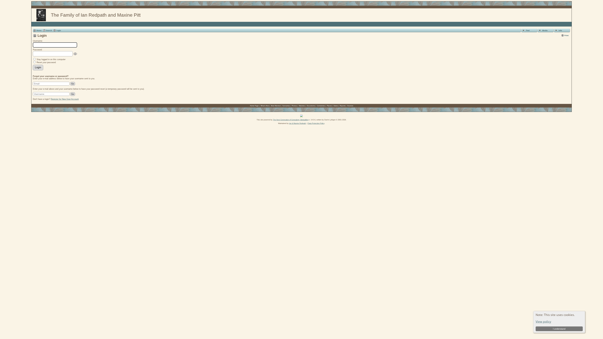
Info (560, 30)
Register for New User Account (65, 99)
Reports (342, 106)
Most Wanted (275, 106)
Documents (311, 106)
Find (528, 30)
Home (39, 30)
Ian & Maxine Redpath (297, 123)
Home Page (254, 106)
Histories (302, 106)
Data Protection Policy (316, 123)
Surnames (286, 106)
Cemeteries (321, 106)
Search (49, 30)
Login (58, 30)
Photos (294, 106)
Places (329, 106)
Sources (350, 106)
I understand (559, 329)
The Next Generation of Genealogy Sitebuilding (291, 120)
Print (566, 35)
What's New (265, 106)
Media (545, 30)
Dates (336, 106)
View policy (543, 321)
